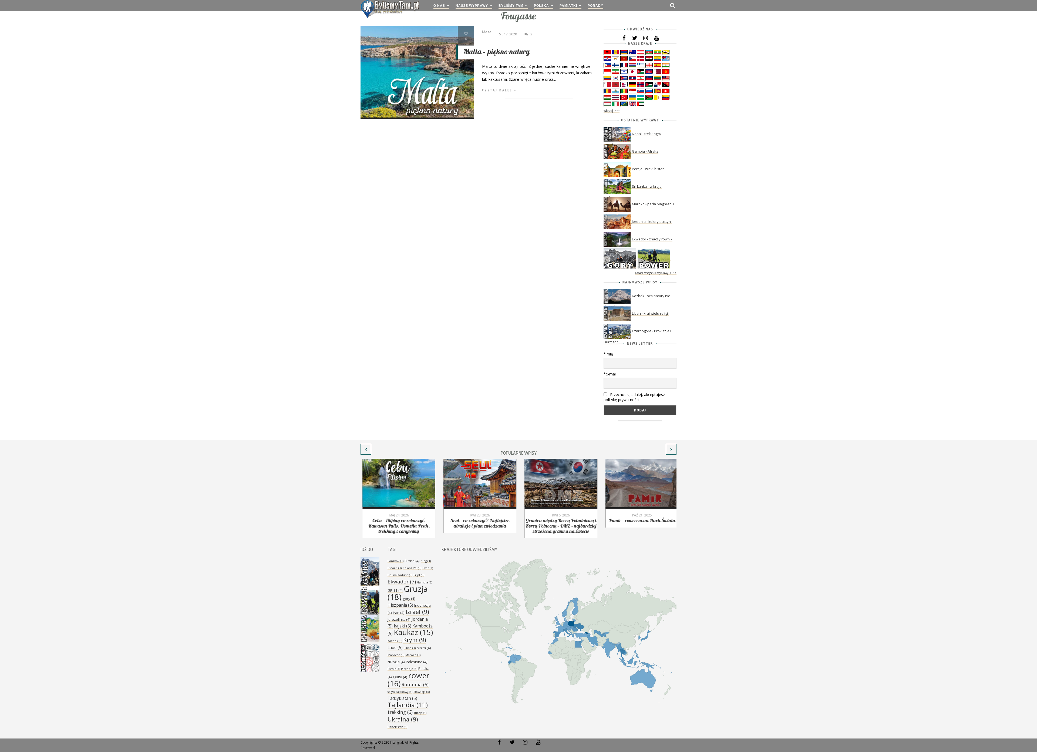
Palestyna (416, 661)
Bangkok (395, 561)
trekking (400, 712)
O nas (439, 6)
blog (426, 561)
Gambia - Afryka (645, 151)
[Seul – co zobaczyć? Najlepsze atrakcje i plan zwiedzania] (478, 484)
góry (409, 598)
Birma (412, 560)
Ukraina (403, 719)
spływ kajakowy (400, 692)
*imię (608, 354)
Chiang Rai (412, 568)
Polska (541, 6)
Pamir (394, 669)
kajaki (402, 626)
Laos (395, 647)
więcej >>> (611, 110)
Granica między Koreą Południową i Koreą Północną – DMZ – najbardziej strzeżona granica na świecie (559, 526)
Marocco (396, 655)
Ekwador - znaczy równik (652, 239)
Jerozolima (399, 619)
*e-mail (610, 374)
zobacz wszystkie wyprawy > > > (655, 273)
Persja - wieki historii (648, 168)
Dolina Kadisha (400, 575)
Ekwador (402, 581)
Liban (410, 648)
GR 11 (395, 590)
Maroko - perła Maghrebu (653, 204)
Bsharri (395, 568)
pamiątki (568, 6)
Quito (400, 676)
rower (408, 679)
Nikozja (396, 661)
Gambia (424, 582)
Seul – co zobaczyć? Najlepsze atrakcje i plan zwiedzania (478, 523)
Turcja (420, 713)
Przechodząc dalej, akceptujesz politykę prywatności (634, 397)
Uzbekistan (397, 727)
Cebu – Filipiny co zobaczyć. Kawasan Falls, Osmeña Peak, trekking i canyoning (397, 526)
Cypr (427, 568)
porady (595, 6)
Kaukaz (413, 632)
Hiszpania (400, 605)
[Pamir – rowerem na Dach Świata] (640, 484)
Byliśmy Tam (511, 6)
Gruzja (408, 592)
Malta (424, 647)
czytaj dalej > (499, 90)
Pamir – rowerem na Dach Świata (640, 520)
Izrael (417, 612)
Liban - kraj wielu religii (650, 313)
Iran (399, 612)
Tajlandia (408, 704)
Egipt (418, 575)
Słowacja (421, 692)
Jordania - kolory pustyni (652, 221)
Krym (414, 640)
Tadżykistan (402, 698)
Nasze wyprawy (472, 6)
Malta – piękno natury (496, 52)
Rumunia (415, 684)
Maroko (412, 655)
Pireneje (409, 669)
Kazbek (395, 641)
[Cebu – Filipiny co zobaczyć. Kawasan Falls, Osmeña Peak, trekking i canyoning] (397, 484)
